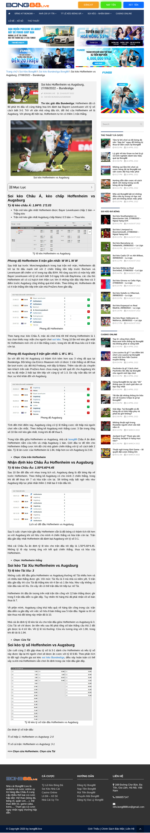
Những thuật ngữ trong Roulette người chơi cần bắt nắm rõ (126, 424)
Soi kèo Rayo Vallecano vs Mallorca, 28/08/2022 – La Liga (127, 319)
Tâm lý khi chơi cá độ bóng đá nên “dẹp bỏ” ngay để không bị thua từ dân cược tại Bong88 (128, 142)
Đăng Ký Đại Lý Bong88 (90, 799)
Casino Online (124, 13)
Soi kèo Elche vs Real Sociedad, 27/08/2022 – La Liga (128, 269)
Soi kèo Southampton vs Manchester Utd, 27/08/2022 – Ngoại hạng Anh (127, 218)
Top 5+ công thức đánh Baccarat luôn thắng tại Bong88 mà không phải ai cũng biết (128, 341)
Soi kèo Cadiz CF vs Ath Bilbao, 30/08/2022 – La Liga (128, 256)
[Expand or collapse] (91, 187)
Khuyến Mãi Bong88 (88, 796)
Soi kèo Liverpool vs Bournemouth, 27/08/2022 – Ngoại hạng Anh (126, 231)
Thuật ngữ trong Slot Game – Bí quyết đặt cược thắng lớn (128, 450)
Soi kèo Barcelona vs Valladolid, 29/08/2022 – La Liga (128, 244)
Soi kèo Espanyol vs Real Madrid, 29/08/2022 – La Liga (126, 306)
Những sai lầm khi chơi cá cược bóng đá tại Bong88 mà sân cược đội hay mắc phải (127, 169)
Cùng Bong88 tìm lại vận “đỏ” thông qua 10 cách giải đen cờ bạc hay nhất (127, 384)
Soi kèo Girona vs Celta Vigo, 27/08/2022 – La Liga (127, 281)
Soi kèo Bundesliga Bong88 (54, 71)
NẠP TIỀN (111, 5)
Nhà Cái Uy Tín (46, 13)
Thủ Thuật (33, 21)
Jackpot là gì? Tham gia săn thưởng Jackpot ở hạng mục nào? (127, 438)
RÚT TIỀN (133, 5)
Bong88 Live (49, 93)
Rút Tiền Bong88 (86, 792)
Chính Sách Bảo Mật (112, 828)
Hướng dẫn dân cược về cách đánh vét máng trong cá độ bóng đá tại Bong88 (127, 182)
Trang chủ (11, 71)
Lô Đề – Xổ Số (15, 21)
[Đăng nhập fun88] (110, 58)
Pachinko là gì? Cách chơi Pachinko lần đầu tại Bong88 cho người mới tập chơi (127, 370)
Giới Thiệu (93, 828)
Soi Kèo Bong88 (28, 71)
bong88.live (35, 828)
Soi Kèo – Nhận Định (99, 13)
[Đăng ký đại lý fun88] (40, 36)
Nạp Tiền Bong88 (86, 788)
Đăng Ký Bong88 (24, 13)
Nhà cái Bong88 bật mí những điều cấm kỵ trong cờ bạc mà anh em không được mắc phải (127, 196)
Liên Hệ (130, 828)
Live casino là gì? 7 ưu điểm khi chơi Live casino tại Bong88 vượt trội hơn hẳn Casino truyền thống (128, 356)
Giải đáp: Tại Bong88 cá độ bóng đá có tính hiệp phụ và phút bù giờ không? (126, 411)
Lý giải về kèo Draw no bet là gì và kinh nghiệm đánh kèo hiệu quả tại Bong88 (128, 155)
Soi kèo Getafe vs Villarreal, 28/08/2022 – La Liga (126, 294)
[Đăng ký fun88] (122, 91)
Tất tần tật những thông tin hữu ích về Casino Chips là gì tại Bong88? (128, 397)
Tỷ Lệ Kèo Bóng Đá (71, 13)
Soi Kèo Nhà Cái (51, 788)
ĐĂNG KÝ (88, 5)
